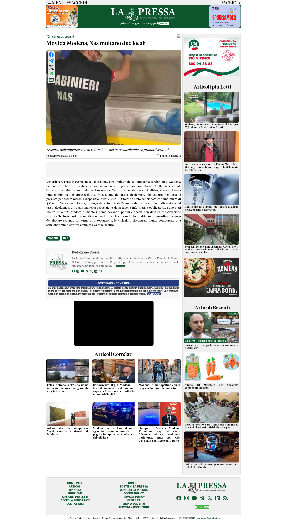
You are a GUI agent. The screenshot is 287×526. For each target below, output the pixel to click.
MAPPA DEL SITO (133, 503)
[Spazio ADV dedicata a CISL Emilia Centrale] (211, 76)
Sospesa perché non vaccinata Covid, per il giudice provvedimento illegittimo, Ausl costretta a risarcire (211, 250)
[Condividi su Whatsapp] (51, 73)
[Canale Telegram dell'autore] (86, 271)
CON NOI (133, 483)
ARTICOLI (75, 486)
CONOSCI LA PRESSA (134, 490)
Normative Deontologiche (208, 518)
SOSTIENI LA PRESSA (134, 486)
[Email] (100, 271)
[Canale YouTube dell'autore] (82, 271)
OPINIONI (75, 490)
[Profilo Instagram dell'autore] (77, 271)
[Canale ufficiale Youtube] (194, 498)
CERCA (233, 2)
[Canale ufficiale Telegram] (202, 498)
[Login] (69, 2)
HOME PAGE (75, 483)
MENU (58, 2)
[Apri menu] (48, 2)
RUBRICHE (75, 493)
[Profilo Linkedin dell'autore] (95, 271)
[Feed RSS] (225, 498)
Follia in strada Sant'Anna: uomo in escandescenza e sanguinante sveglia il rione (67, 388)
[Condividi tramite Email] (51, 79)
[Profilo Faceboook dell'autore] (73, 271)
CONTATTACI (75, 503)
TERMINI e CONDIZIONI (134, 507)
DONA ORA (154, 294)
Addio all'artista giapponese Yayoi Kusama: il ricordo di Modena (67, 431)
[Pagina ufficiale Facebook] (178, 498)
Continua (120, 266)
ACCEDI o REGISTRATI (75, 500)
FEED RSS (133, 500)
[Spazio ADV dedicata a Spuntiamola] (225, 26)
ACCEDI (79, 2)
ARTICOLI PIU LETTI (75, 497)
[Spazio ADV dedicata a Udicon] (62, 26)
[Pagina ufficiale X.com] (209, 498)
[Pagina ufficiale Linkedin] (217, 498)
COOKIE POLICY (133, 493)
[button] (179, 37)
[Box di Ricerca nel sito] (223, 2)
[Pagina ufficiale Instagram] (186, 498)
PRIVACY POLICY (134, 497)
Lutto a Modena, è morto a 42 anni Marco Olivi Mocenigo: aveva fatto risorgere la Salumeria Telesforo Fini (211, 167)
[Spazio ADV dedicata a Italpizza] (211, 297)
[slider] (110, 343)
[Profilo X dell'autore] (91, 271)
